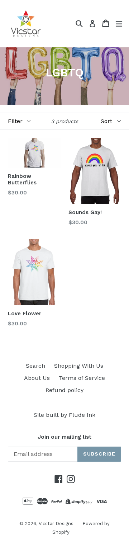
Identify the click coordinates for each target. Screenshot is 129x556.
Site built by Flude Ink (64, 414)
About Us (37, 377)
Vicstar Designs (56, 523)
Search (35, 365)
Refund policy (64, 390)
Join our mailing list (64, 437)
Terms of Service (82, 377)
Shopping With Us (78, 365)
